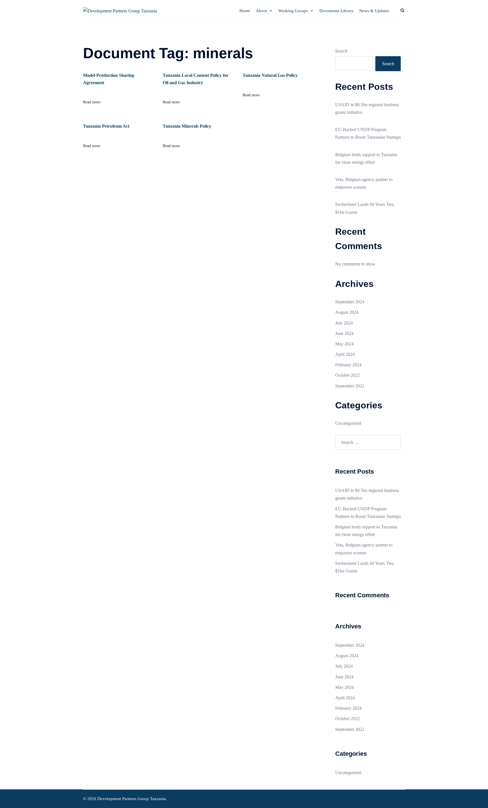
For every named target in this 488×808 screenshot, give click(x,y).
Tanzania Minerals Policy (187, 126)
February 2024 (348, 364)
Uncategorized (348, 423)
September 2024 (349, 301)
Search (341, 51)
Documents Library (336, 10)
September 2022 (349, 386)
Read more (91, 102)
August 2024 (346, 312)
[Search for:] (368, 442)
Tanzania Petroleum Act (106, 126)
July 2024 (344, 323)
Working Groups (293, 10)
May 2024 (344, 343)
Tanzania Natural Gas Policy (270, 75)
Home (244, 10)
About (261, 10)
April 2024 (345, 354)
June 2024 (344, 333)
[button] (402, 10)
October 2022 (347, 375)
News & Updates (374, 10)
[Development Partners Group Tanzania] (120, 10)
